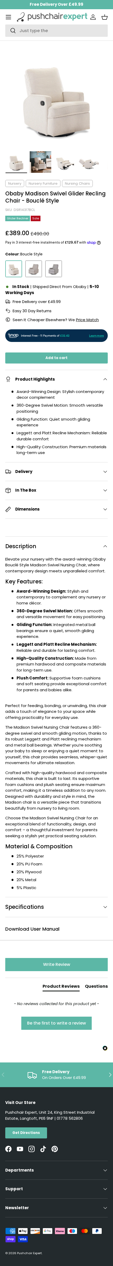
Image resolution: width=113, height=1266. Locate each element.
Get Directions (26, 1132)
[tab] (61, 987)
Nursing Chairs (77, 183)
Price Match (87, 319)
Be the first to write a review (56, 1023)
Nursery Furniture (43, 183)
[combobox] (56, 30)
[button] (104, 17)
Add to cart (56, 357)
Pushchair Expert (29, 1253)
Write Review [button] (56, 964)
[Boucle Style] (13, 268)
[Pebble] (53, 268)
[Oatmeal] (33, 268)
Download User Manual (32, 929)
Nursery (14, 183)
